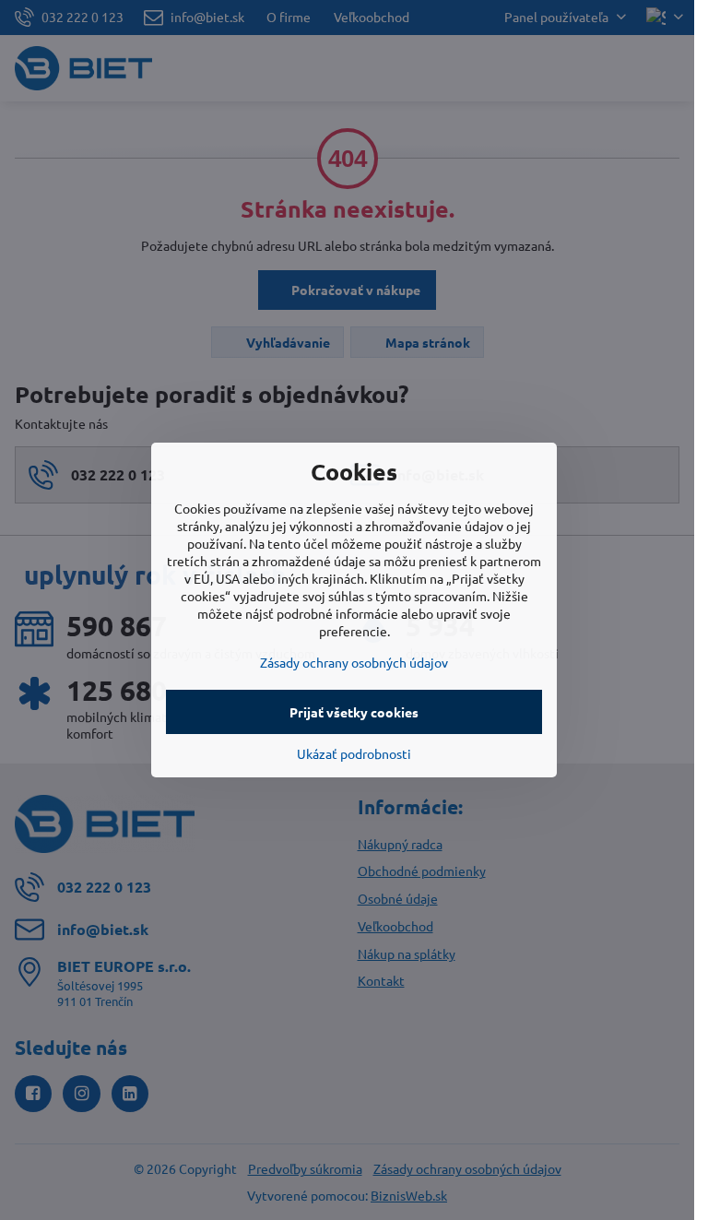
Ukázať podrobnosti (354, 753)
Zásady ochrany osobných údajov (354, 662)
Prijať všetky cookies (354, 712)
